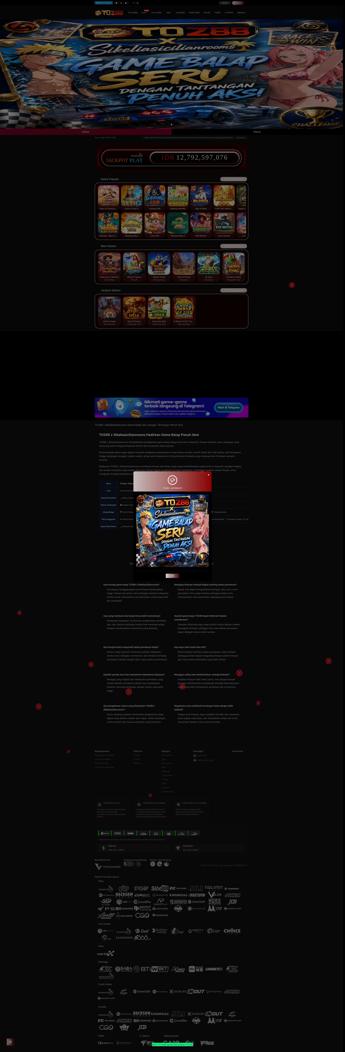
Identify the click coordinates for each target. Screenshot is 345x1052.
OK (172, 576)
